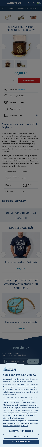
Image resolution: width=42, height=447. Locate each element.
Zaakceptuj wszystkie (21, 442)
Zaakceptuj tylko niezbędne (21, 431)
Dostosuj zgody (21, 436)
